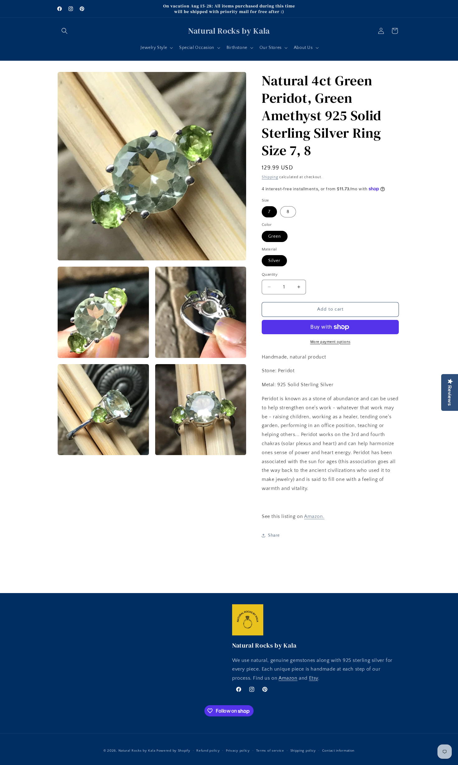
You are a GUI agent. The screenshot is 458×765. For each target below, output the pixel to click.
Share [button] (274, 535)
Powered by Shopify (173, 751)
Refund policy (208, 751)
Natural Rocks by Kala (136, 751)
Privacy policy (238, 751)
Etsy (313, 678)
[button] (64, 31)
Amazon (288, 678)
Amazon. (314, 516)
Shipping (270, 177)
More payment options (330, 342)
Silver (274, 260)
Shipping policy (303, 751)
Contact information (338, 751)
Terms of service (270, 751)
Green (274, 236)
